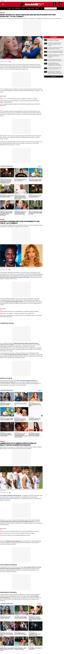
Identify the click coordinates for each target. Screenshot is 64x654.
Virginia (35, 298)
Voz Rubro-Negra (30, 8)
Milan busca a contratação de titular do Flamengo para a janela (55, 44)
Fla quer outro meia (32, 0)
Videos (23, 8)
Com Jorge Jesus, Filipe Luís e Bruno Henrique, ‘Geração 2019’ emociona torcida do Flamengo (55, 72)
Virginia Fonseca (21, 382)
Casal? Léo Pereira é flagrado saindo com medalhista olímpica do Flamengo (20, 98)
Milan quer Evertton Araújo (23, 0)
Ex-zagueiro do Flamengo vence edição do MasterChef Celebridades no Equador (21, 531)
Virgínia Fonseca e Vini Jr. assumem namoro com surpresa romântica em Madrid (21, 311)
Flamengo (10, 567)
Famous (37, 8)
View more (53, 76)
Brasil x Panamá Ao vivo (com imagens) (44, 0)
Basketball (17, 8)
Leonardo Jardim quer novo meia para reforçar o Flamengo (55, 48)
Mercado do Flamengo (56, 0)
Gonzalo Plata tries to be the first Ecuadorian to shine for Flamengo (19, 533)
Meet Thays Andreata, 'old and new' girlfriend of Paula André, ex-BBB (19, 313)
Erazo (7, 520)
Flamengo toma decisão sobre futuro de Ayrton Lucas (55, 68)
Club (13, 8)
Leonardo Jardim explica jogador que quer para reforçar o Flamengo (55, 56)
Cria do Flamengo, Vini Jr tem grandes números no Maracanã (55, 60)
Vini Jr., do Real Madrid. (19, 274)
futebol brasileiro (5, 497)
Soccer (9, 8)
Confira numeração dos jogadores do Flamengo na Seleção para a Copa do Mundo (55, 64)
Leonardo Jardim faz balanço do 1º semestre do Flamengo (55, 40)
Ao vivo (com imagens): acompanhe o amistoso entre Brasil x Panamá (55, 52)
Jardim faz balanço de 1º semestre (12, 0)
